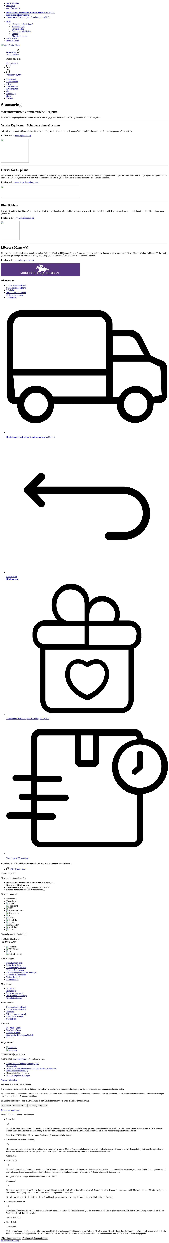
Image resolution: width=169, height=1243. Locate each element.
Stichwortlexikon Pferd (16, 288)
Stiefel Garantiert (13, 1032)
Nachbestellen (12, 38)
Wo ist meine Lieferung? (16, 995)
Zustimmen (6, 1106)
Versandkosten (18, 29)
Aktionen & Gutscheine (16, 975)
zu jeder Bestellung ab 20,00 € (27, 17)
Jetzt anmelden (12, 54)
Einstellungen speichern (11, 1238)
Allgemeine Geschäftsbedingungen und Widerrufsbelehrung (31, 1068)
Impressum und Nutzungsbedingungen (22, 1063)
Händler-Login (12, 41)
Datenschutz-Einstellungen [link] (17, 1073)
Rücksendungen (18, 26)
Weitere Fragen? (13, 977)
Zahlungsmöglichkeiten (21, 31)
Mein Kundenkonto (14, 963)
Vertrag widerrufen (9, 1080)
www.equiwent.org (23, 135)
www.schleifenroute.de (24, 218)
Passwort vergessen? (15, 993)
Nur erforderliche (19, 1106)
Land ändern (19, 1054)
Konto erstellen (12, 63)
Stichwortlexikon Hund (16, 285)
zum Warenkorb (13, 8)
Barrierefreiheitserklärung (17, 1071)
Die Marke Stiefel (13, 1028)
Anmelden (10, 988)
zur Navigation (12, 3)
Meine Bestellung (13, 965)
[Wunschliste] (8, 68)
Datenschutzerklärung (10, 1110)
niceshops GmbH (20, 1059)
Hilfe (8, 22)
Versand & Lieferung (15, 970)
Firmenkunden (12, 979)
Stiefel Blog (11, 297)
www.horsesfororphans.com (26, 182)
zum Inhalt (10, 5)
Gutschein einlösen (14, 998)
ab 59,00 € (30, 12)
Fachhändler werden (14, 295)
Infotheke (10, 290)
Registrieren (11, 991)
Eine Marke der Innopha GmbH (19, 1035)
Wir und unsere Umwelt (16, 292)
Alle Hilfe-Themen (19, 36)
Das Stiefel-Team (13, 1030)
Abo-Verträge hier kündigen (18, 1075)
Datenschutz (11, 1066)
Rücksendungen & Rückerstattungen (21, 972)
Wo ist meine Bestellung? (22, 24)
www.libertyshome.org (24, 260)
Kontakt (15, 33)
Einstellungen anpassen (38, 1106)
